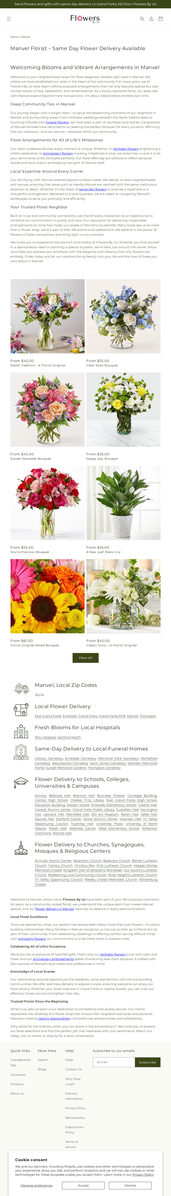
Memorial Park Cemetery (118, 758)
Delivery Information (74, 1096)
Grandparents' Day (20, 1062)
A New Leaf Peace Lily (103, 552)
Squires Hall (44, 819)
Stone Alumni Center (100, 819)
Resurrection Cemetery (70, 763)
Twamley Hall (82, 824)
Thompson (148, 716)
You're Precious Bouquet (29, 552)
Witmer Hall (62, 833)
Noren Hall (129, 814)
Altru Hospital (45, 737)
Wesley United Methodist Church (110, 879)
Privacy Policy (143, 1175)
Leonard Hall (53, 814)
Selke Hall (149, 814)
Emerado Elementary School (113, 805)
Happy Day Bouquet (102, 459)
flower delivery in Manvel (54, 909)
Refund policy (75, 1118)
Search (43, 1060)
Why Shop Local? (72, 1081)
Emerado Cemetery (80, 758)
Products (17, 1084)
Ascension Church (87, 861)
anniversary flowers (58, 153)
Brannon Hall (83, 795)
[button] (8, 18)
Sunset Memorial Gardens (66, 768)
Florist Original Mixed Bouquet (34, 645)
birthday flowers (125, 149)
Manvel (132, 716)
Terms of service (71, 1144)
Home (14, 36)
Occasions (17, 1075)
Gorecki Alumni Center (53, 809)
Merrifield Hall (77, 814)
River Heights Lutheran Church (132, 875)
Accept (83, 1185)
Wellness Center (82, 828)
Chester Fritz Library (87, 800)
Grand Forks (87, 716)
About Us (17, 1093)
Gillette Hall (147, 805)
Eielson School (78, 805)
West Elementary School (119, 828)
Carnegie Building (142, 795)
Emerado (70, 716)
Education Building (50, 805)
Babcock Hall (59, 795)
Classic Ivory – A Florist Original (111, 645)
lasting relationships (54, 1018)
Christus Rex (85, 865)
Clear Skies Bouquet (102, 365)
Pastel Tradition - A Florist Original (37, 365)
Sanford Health (69, 737)
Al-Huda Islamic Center (53, 861)
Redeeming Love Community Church (77, 875)
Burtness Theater (111, 795)
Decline (130, 1185)
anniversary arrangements (53, 959)
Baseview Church (116, 861)
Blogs (42, 1069)
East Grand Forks (48, 716)
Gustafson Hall (127, 809)
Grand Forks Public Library (93, 809)
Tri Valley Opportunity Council (58, 879)
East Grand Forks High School (131, 800)
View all (85, 658)
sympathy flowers (31, 939)
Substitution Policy (74, 1129)
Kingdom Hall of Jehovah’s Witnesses (92, 870)
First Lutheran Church (114, 865)
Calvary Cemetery (49, 758)
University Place (109, 824)
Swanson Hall (130, 819)
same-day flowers (92, 189)
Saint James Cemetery (108, 763)
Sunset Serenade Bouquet (30, 459)
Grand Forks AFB (112, 716)
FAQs (69, 1060)
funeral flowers (57, 122)
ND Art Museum (104, 814)
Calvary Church (60, 865)
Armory (40, 795)
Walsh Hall (58, 828)
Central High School (51, 800)
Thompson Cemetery (104, 768)
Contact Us (73, 1069)
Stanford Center (68, 819)
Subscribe (147, 1062)
